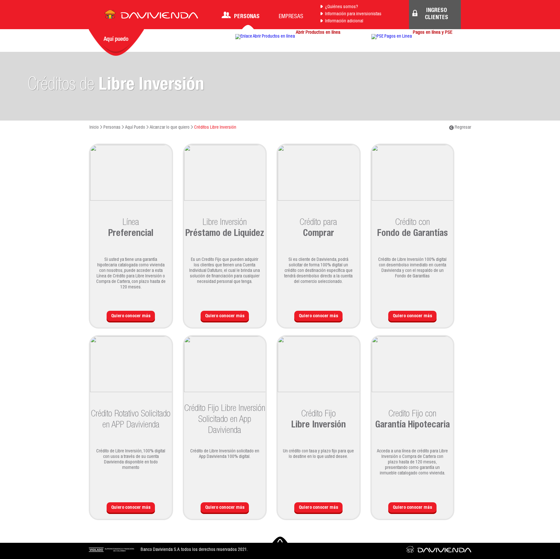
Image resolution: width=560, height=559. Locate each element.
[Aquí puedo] (116, 42)
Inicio (94, 127)
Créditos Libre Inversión (215, 127)
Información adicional (344, 21)
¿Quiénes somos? (341, 7)
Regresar (462, 127)
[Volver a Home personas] (151, 16)
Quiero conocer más (130, 316)
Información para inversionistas (353, 14)
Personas (247, 17)
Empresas (291, 17)
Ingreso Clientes (436, 14)
